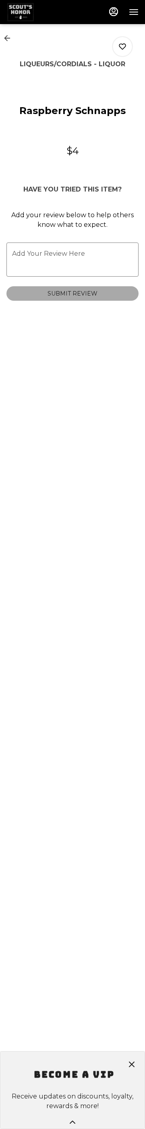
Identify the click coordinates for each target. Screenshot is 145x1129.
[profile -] (113, 11)
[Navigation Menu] (134, 12)
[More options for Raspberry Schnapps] (122, 46)
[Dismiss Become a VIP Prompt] (131, 1064)
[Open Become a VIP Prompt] (72, 1122)
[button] (9, 38)
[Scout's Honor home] (42, 12)
